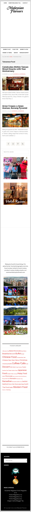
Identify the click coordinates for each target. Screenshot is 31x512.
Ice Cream (9, 370)
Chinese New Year (21, 357)
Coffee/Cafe (19, 363)
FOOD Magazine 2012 (15, 499)
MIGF (3, 376)
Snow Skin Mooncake (14, 384)
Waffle (11, 387)
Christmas (23, 360)
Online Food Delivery (22, 376)
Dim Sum (13, 367)
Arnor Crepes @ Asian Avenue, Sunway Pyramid (14, 107)
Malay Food (22, 373)
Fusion (24, 367)
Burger (22, 353)
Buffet (18, 353)
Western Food (20, 387)
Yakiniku (4, 389)
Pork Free (7, 378)
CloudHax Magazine (10, 490)
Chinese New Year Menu (10, 360)
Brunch (12, 354)
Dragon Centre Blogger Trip (15, 501)
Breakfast (6, 354)
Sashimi (24, 381)
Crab (27, 363)
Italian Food (14, 370)
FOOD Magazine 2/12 (15, 497)
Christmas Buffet (7, 363)
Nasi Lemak (15, 376)
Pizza (3, 378)
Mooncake (8, 376)
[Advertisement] (15, 30)
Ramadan (13, 378)
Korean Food (10, 373)
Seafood (5, 384)
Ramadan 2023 (19, 378)
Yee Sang (8, 389)
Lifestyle (15, 373)
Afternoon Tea (5, 351)
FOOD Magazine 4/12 (15, 494)
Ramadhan (7, 381)
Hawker (4, 370)
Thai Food (5, 387)
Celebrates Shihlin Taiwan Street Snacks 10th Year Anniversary (15, 69)
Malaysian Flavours (15, 9)
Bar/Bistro (23, 351)
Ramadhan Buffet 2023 (17, 381)
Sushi (26, 384)
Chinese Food (9, 357)
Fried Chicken (19, 367)
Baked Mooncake (15, 351)
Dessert (6, 367)
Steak (22, 384)
